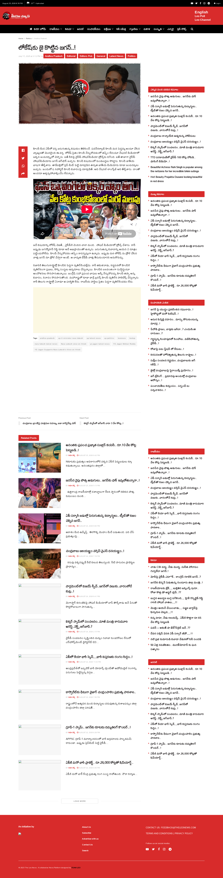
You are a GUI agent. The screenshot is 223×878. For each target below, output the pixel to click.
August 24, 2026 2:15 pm (89, 631)
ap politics (109, 338)
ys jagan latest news (100, 344)
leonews (122, 338)
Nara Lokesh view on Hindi (73, 344)
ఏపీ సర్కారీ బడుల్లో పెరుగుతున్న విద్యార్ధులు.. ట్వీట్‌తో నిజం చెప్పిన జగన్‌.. (101, 518)
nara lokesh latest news (46, 344)
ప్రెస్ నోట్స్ (181, 29)
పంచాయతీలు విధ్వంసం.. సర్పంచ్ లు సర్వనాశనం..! (170, 388)
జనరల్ (80, 29)
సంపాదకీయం (93, 29)
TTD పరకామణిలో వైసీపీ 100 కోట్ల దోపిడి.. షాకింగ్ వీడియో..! (173, 159)
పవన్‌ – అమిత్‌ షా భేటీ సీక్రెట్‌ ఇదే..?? (170, 627)
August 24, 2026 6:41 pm (89, 596)
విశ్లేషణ (107, 29)
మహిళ (147, 29)
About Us (86, 827)
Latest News (116, 56)
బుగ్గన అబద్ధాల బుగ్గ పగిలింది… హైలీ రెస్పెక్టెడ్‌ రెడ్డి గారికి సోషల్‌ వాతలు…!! (177, 600)
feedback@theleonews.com (178, 827)
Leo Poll (200, 16)
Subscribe (86, 833)
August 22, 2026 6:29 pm (89, 732)
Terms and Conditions (159, 833)
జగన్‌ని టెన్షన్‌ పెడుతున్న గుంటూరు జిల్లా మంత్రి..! (177, 582)
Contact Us (87, 844)
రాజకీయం (54, 29)
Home (20, 38)
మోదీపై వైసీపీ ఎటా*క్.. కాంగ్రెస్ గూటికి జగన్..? (176, 576)
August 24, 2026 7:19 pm (89, 556)
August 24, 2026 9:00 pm (89, 525)
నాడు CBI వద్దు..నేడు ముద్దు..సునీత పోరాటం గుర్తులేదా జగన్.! (174, 569)
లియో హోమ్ (40, 29)
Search (85, 850)
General (101, 56)
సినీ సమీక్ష (121, 29)
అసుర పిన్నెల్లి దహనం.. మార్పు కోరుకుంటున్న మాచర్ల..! (174, 321)
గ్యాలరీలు (133, 29)
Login (218, 3)
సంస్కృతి (158, 29)
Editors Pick (86, 56)
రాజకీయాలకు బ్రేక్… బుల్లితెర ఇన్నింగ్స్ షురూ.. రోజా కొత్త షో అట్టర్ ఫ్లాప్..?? (175, 590)
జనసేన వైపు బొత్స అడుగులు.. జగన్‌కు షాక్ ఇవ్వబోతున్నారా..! (103, 480)
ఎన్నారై (170, 29)
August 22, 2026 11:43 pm (89, 661)
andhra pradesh (47, 338)
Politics (29, 38)
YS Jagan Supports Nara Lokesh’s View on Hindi (57, 349)
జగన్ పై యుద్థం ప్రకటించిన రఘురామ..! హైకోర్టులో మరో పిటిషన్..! (172, 311)
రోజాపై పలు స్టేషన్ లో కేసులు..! (167, 348)
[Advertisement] (114, 15)
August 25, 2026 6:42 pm (89, 455)
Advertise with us (90, 838)
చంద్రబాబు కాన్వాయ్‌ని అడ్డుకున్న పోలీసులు (173, 135)
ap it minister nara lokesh (70, 338)
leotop (132, 338)
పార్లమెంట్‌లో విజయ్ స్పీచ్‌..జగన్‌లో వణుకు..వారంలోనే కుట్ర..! (99, 588)
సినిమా (68, 29)
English (201, 12)
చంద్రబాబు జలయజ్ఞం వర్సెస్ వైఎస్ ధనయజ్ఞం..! (95, 550)
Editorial (71, 56)
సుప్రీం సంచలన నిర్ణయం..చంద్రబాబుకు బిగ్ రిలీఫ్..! (173, 362)
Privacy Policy (184, 833)
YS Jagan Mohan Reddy (124, 344)
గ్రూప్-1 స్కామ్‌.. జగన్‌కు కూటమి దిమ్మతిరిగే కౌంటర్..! (98, 727)
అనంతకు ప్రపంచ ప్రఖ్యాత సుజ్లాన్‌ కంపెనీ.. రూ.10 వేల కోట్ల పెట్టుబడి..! (101, 447)
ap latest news (94, 338)
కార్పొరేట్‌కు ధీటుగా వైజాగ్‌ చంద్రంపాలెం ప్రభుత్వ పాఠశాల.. (101, 692)
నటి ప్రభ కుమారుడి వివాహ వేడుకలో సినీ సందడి (176, 639)
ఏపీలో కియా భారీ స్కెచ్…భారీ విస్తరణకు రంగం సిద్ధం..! (99, 656)
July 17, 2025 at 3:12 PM (29, 56)
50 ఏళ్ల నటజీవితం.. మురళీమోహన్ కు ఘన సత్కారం (173, 647)
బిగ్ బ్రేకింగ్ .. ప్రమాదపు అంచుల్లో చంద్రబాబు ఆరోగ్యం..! (173, 378)
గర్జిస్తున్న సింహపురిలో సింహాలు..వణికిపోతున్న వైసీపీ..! (175, 341)
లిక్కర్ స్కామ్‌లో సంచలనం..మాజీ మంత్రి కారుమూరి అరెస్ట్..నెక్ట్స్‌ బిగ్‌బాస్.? (96, 624)
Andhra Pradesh (40, 38)
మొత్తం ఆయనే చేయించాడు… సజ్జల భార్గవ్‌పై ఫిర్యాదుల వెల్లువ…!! (174, 610)
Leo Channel (203, 19)
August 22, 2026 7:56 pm (89, 697)
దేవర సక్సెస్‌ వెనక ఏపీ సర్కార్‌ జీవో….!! (172, 633)
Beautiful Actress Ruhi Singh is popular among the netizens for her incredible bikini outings (176, 169)
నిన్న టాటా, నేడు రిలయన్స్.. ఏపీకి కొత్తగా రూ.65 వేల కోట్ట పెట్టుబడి (176, 619)
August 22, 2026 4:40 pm (89, 767)
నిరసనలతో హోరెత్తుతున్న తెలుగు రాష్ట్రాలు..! (173, 354)
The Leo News (31, 867)
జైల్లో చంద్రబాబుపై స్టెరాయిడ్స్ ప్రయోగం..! (172, 370)
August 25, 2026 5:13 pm (89, 485)
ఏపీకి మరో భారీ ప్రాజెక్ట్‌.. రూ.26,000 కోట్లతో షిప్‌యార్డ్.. (99, 762)
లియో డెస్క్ (72, 455)
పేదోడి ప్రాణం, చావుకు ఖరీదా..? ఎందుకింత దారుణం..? (173, 331)
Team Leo (75, 867)
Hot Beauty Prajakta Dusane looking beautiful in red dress (176, 179)
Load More (80, 801)
